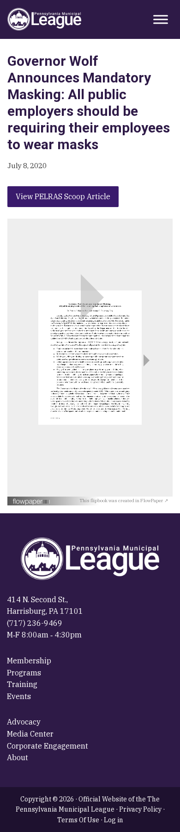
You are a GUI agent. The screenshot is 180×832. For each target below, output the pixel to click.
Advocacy (24, 721)
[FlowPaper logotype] (46, 501)
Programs (24, 672)
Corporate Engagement (47, 745)
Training (22, 684)
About (17, 757)
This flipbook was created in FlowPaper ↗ (124, 501)
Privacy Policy (140, 809)
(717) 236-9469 (34, 623)
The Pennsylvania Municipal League (44, 19)
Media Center (30, 733)
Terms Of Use (78, 820)
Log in (113, 820)
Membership (29, 660)
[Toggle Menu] (160, 19)
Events (19, 696)
